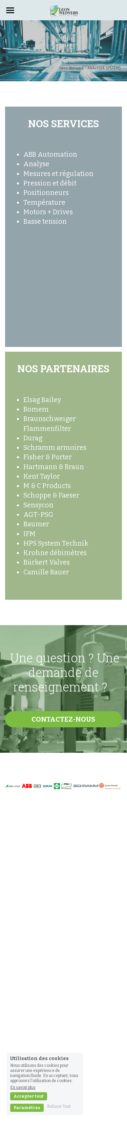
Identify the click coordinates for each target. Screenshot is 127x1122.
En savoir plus (23, 1087)
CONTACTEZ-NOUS (63, 719)
